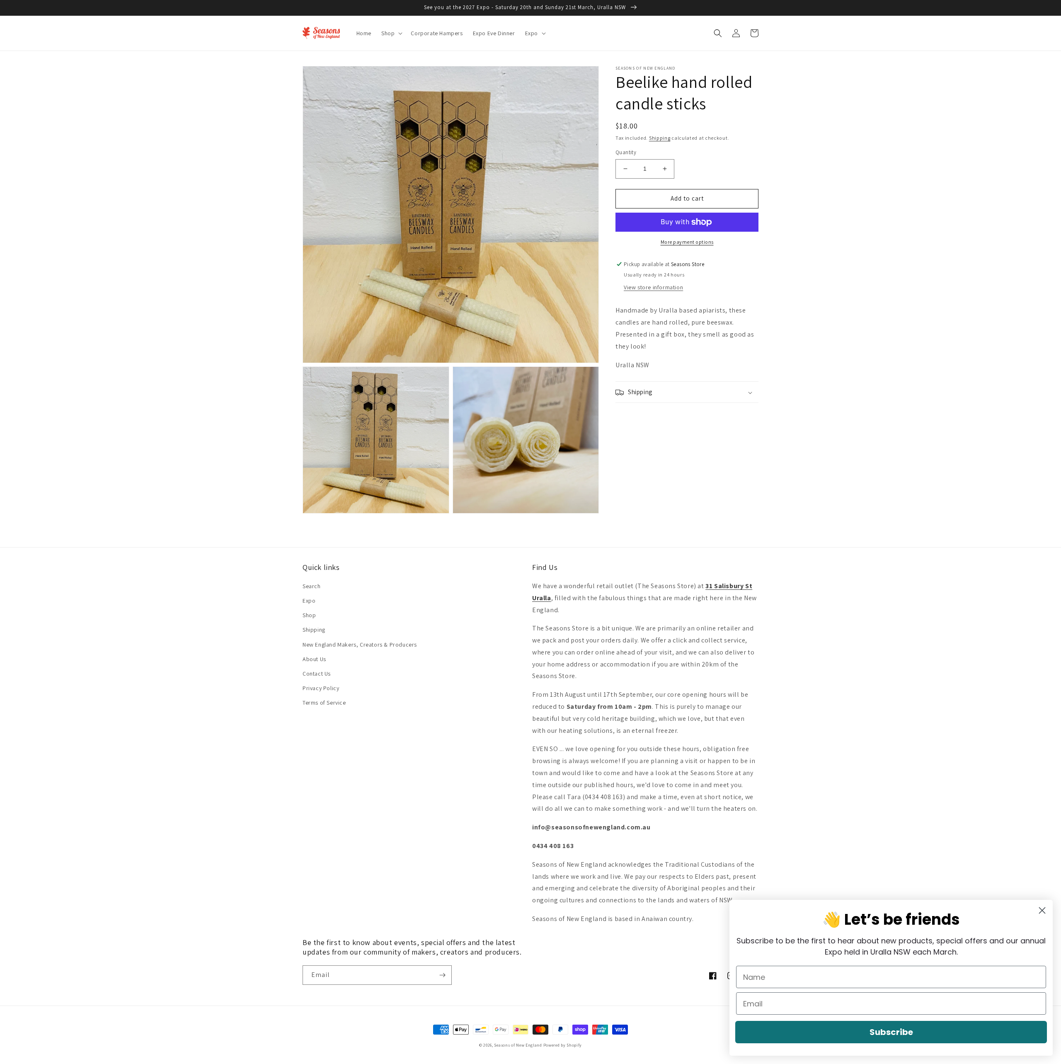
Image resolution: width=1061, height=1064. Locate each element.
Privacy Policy (321, 688)
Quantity (625, 152)
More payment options (687, 242)
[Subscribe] (442, 975)
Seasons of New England (518, 1045)
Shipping (660, 138)
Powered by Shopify (562, 1045)
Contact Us (317, 673)
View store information (653, 287)
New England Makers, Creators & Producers (360, 644)
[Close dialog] (1042, 910)
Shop (309, 615)
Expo (309, 600)
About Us (314, 659)
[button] (391, 33)
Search (312, 586)
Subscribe (891, 1032)
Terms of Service (324, 702)
